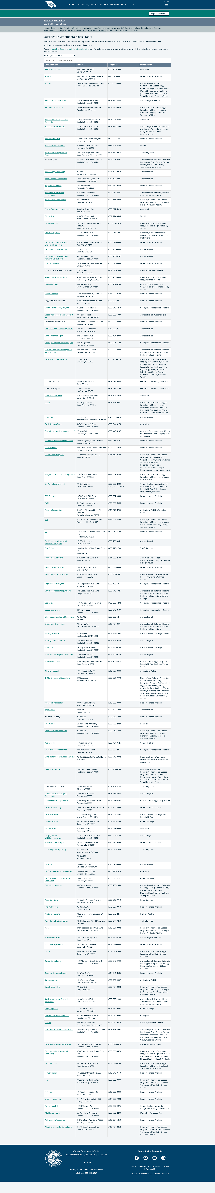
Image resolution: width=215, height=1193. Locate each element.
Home (46, 28)
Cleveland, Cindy (51, 284)
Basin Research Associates (56, 178)
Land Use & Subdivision (142, 28)
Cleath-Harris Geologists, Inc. (57, 308)
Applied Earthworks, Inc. (55, 126)
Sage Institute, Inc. (52, 987)
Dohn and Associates (53, 395)
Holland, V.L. (50, 647)
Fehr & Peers (50, 548)
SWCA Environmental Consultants (59, 1029)
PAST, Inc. (49, 864)
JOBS (90, 4)
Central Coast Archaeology (56, 249)
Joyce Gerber (50, 710)
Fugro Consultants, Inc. (54, 584)
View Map (88, 1162)
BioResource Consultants (55, 199)
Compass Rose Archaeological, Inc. (59, 329)
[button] (166, 4)
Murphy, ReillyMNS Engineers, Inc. (53, 836)
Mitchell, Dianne (51, 821)
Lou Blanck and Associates (56, 750)
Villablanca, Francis (52, 1113)
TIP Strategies (51, 1073)
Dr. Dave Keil (50, 724)
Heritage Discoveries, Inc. (55, 640)
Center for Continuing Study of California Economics (58, 243)
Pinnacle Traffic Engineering (56, 921)
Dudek (47, 402)
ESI (46, 531)
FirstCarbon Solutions (54, 558)
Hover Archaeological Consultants (59, 654)
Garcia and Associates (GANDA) (58, 591)
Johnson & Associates (54, 703)
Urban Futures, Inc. (53, 1099)
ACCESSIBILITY (112, 4)
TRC (46, 1080)
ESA (46, 519)
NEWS (99, 4)
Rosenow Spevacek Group (56, 973)
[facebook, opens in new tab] (137, 1158)
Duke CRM (49, 417)
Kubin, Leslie (50, 743)
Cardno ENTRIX (51, 223)
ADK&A (48, 76)
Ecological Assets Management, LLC (60, 431)
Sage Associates (51, 980)
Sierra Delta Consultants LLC (57, 1015)
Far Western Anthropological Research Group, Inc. (57, 542)
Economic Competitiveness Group (59, 440)
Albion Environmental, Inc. (56, 100)
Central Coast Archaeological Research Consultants (57, 257)
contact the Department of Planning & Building (69, 49)
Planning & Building (54, 20)
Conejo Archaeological (54, 336)
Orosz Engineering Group (55, 849)
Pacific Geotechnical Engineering (58, 871)
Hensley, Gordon (52, 633)
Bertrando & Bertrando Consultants (54, 193)
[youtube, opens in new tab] (146, 1158)
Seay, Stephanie (51, 1008)
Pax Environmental (52, 914)
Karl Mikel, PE (50, 828)
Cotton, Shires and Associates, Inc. (59, 342)
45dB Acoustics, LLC (53, 69)
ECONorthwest (51, 447)
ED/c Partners (50, 496)
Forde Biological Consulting (56, 574)
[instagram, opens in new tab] (163, 1158)
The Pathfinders (51, 907)
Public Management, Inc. (55, 944)
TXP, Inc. (48, 1092)
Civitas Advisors (51, 294)
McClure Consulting (53, 807)
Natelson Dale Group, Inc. (55, 842)
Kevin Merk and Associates (56, 730)
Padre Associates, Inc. (54, 885)
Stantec (48, 1022)
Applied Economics (52, 138)
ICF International (52, 671)
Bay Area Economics (53, 185)
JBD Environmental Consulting (57, 678)
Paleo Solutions (51, 900)
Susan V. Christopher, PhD (56, 277)
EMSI (47, 503)
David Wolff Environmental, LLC (58, 359)
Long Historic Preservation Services (60, 757)
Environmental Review (97, 30)
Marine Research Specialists (56, 800)
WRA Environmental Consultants (58, 1127)
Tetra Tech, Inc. (51, 1063)
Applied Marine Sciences (55, 145)
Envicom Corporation (53, 510)
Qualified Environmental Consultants (123, 30)
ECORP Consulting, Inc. (54, 454)
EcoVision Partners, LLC (55, 484)
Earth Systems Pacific (53, 424)
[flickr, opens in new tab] (154, 1158)
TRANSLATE (128, 4)
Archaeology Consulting (55, 171)
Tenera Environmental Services (58, 1044)
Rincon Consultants (53, 961)
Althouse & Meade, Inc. (54, 107)
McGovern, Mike (51, 814)
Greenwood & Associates (55, 624)
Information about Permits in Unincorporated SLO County (106, 28)
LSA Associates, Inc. (53, 769)
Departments (56, 28)
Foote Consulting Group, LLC (57, 567)
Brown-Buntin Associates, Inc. (57, 209)
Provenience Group (53, 937)
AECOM (48, 83)
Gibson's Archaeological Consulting (59, 617)
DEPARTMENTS (77, 4)
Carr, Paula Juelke (52, 232)
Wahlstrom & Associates (55, 1120)
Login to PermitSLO (158, 13)
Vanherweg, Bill (51, 1106)
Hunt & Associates (52, 661)
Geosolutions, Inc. (52, 610)
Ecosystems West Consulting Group (60, 474)
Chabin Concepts (52, 263)
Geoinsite (49, 603)
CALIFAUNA (49, 216)
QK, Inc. (48, 951)
